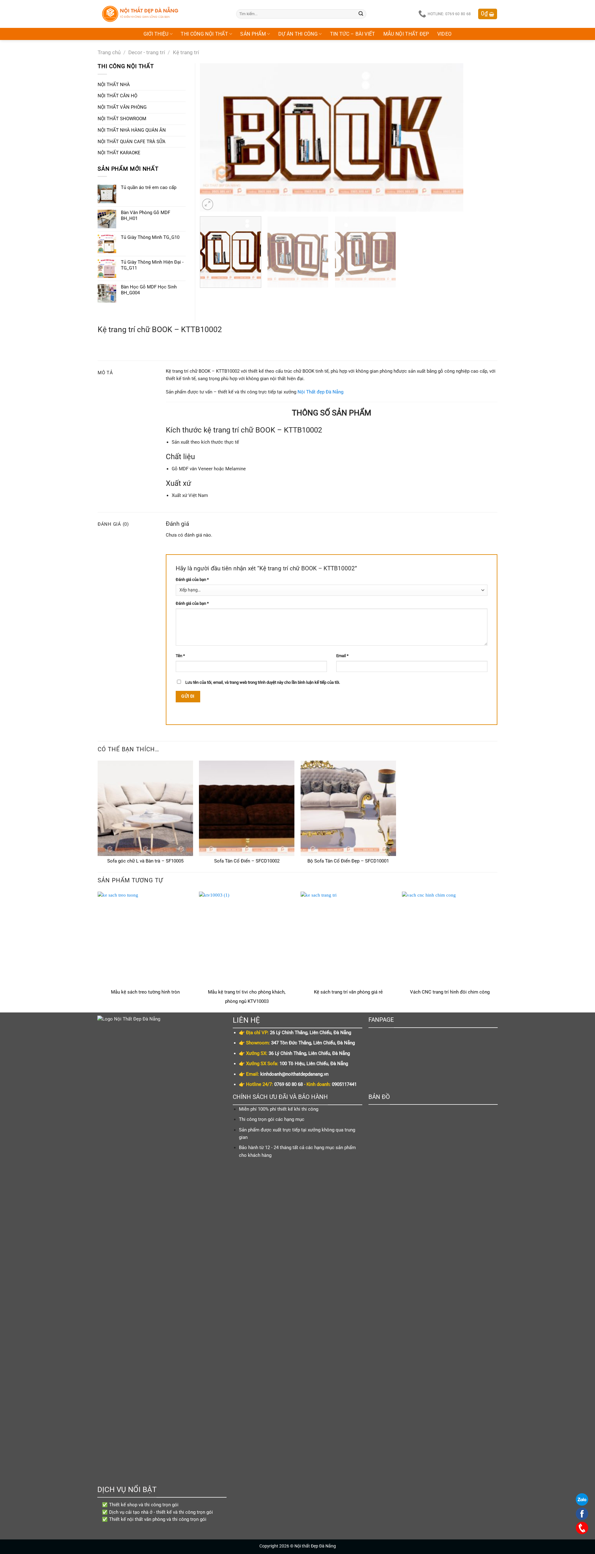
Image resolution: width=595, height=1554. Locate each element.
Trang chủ (109, 52)
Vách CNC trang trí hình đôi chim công (450, 992)
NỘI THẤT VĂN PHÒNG (122, 107)
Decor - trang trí (146, 52)
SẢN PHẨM (253, 34)
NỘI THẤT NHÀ (114, 84)
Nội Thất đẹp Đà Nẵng (320, 392)
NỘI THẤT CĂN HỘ (117, 96)
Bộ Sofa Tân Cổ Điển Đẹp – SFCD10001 (348, 861)
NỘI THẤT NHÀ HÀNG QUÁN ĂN (132, 130)
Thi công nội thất (204, 34)
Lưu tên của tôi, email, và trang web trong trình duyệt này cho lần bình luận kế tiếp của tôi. (262, 682)
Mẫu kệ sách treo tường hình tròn (145, 992)
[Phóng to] (207, 204)
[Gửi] (361, 14)
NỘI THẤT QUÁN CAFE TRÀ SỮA (131, 141)
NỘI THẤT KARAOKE (119, 153)
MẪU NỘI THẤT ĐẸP (406, 34)
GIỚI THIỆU (156, 34)
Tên (180, 655)
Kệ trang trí (186, 52)
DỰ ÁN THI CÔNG (298, 34)
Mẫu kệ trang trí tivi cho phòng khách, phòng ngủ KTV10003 (246, 996)
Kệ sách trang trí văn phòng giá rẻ (348, 992)
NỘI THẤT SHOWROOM (122, 118)
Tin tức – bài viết (352, 34)
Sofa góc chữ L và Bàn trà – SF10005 (145, 861)
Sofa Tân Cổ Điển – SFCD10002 (247, 861)
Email (342, 655)
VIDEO (444, 34)
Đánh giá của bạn (192, 579)
